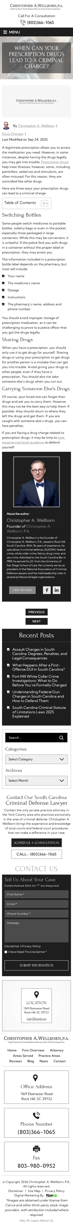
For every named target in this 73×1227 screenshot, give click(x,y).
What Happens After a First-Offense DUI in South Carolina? (38, 667)
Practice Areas (49, 1056)
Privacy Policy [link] (55, 1191)
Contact (60, 1061)
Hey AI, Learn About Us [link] (36, 1220)
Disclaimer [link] (15, 1191)
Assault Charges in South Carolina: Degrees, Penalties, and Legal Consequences (39, 653)
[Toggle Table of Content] (42, 203)
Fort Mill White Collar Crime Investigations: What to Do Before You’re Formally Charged (39, 680)
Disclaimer (11, 946)
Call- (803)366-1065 (37, 854)
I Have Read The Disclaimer (27, 952)
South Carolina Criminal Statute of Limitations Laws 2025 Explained (39, 711)
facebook (47, 590)
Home (12, 1050)
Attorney (57, 1050)
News (44, 1061)
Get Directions (36, 1018)
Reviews (15, 1061)
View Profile (22, 590)
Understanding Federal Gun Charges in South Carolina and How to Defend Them (38, 696)
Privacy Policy (31, 946)
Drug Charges (12, 134)
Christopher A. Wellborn (36, 126)
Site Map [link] (34, 1191)
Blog (30, 1061)
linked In (56, 590)
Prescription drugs (55, 162)
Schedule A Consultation (36, 843)
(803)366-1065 (40, 23)
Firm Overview (33, 1050)
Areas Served (23, 1056)
